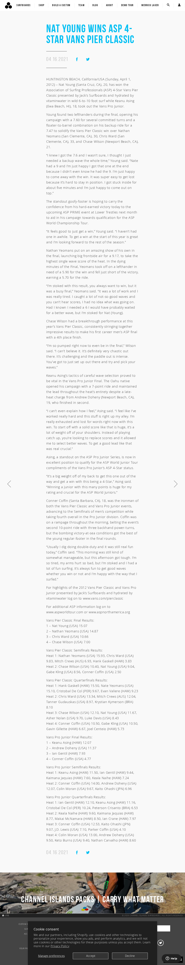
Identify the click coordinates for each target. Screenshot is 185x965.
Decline (130, 956)
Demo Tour (127, 5)
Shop (41, 5)
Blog (95, 5)
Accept (90, 956)
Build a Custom (61, 5)
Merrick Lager (150, 5)
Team (81, 5)
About (109, 5)
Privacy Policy (60, 946)
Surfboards (23, 5)
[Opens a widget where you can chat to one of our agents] (171, 958)
